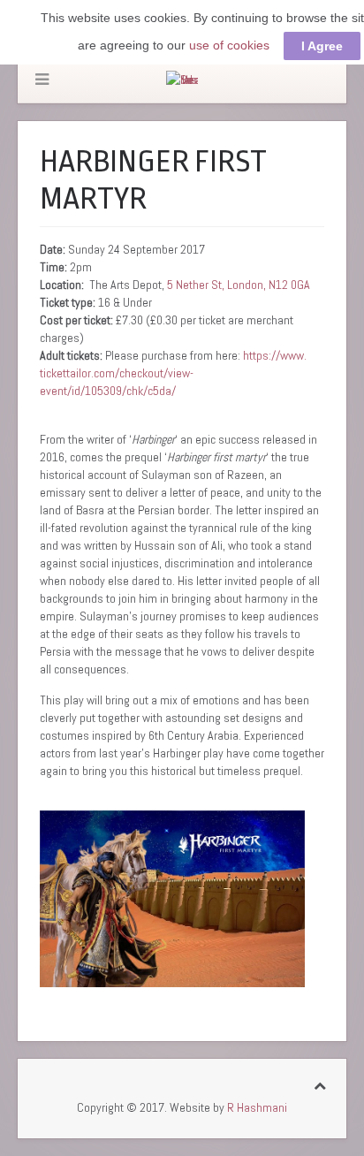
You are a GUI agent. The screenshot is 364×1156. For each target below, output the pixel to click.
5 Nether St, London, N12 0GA (238, 285)
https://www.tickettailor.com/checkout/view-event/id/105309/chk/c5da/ (173, 373)
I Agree (322, 46)
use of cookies (229, 45)
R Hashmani (257, 1107)
